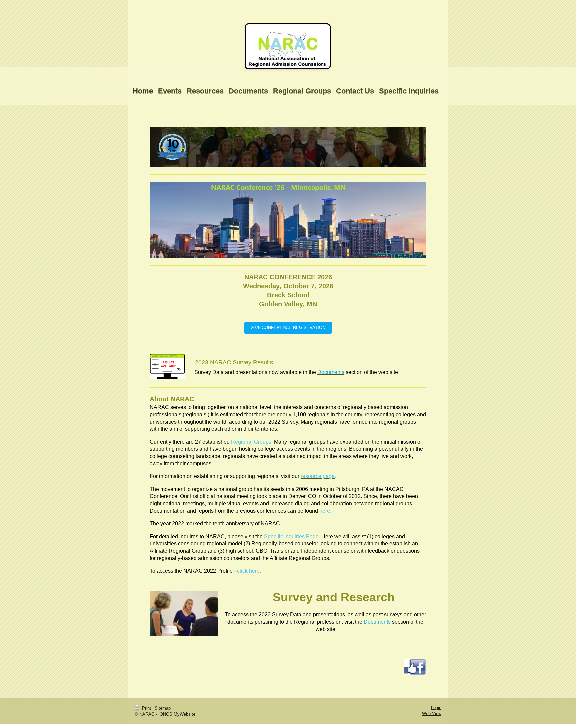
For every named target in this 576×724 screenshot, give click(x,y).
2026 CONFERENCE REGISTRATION (288, 327)
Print (146, 708)
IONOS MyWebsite (176, 714)
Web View (431, 713)
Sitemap (163, 708)
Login (436, 707)
